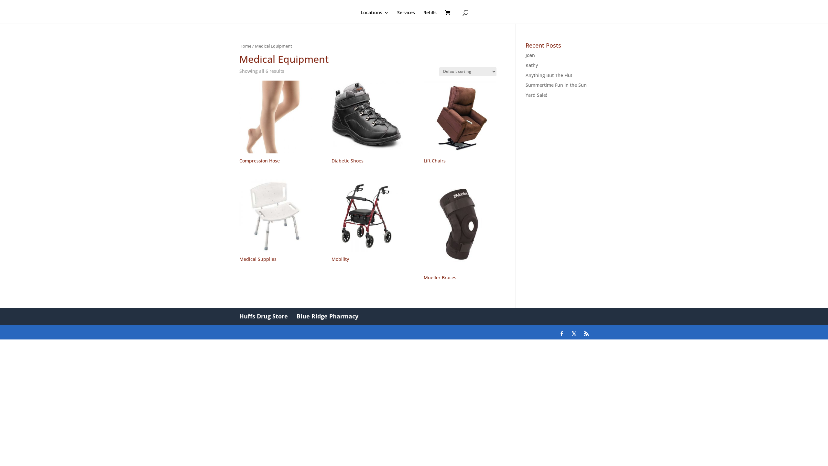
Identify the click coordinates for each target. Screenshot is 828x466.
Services (406, 13)
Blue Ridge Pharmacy (327, 316)
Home (245, 46)
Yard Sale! (536, 95)
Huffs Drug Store (263, 316)
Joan (530, 55)
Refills (430, 13)
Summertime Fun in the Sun (556, 85)
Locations (371, 13)
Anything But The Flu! (549, 75)
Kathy (532, 65)
